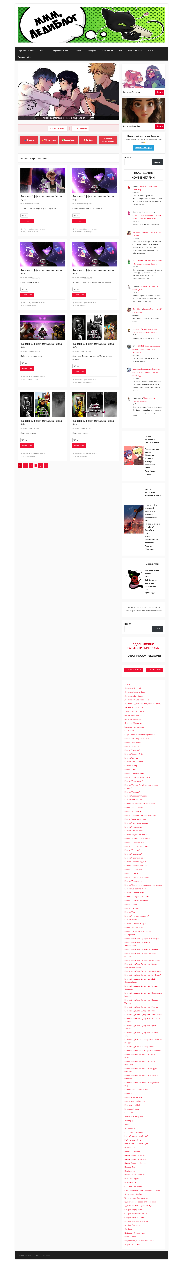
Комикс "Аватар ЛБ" (132, 742)
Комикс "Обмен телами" (134, 842)
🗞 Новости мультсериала (108, 140)
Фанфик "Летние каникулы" (136, 1213)
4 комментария (81, 305)
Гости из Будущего (132, 719)
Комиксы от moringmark (134, 1101)
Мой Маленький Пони (133, 1140)
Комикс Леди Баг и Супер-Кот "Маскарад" (142, 938)
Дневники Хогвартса (133, 723)
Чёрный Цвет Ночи (132, 1237)
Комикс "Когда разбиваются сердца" (139, 804)
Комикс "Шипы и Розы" (134, 927)
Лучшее (43, 50)
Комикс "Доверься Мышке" (135, 796)
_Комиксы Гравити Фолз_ (135, 692)
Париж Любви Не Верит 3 (135, 1163)
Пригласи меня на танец (134, 1175)
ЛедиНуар (128, 1120)
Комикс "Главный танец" (134, 773)
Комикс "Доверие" (132, 792)
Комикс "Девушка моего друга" (137, 777)
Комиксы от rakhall (132, 1105)
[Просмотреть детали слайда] (68, 91)
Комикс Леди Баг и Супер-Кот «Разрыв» (141, 1007)
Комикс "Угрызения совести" (136, 916)
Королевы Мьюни (131, 1109)
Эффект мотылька (38, 229)
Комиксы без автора (133, 1097)
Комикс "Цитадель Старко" (135, 924)
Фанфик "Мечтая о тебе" (134, 1217)
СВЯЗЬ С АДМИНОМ (133, 670)
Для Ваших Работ (135, 50)
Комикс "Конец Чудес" (133, 807)
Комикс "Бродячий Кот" (134, 754)
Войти (150, 50)
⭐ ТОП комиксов (49, 140)
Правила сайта (24, 57)
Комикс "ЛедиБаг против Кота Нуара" (140, 815)
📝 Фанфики (88, 140)
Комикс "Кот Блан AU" (133, 811)
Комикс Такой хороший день (136, 1090)
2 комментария (29, 456)
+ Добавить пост (57, 128)
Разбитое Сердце (131, 1179)
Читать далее (27, 221)
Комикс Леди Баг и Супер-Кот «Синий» (141, 1011)
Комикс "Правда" (131, 873)
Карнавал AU (129, 731)
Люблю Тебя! (129, 1128)
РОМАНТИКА (130, 1182)
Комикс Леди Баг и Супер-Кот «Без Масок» (143, 960)
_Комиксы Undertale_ (133, 688)
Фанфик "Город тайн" (133, 1210)
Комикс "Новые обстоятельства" (138, 838)
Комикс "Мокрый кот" (133, 827)
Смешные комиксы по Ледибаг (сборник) (142, 1190)
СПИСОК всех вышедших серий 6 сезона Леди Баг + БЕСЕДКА (146, 349)
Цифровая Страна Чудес (134, 1233)
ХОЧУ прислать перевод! (111, 50)
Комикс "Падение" (132, 850)
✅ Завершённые (68, 140)
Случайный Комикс (26, 50)
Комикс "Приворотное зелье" (136, 877)
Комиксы (79, 50)
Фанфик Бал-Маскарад (134, 1225)
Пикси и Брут (130, 1167)
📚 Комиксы (29, 140)
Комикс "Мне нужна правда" (136, 823)
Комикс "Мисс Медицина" (135, 819)
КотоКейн (128, 1113)
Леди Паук (136, 232)
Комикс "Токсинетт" (132, 908)
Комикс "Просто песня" (134, 881)
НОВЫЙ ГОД (129, 1148)
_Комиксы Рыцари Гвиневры (136, 700)
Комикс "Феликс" (131, 920)
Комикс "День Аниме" (133, 781)
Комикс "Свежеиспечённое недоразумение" (143, 885)
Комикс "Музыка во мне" (134, 831)
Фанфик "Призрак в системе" (136, 1221)
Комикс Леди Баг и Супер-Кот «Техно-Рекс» (143, 1015)
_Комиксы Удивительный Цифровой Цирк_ (142, 704)
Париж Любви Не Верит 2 (135, 1159)
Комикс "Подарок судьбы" (135, 862)
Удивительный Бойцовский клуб (138, 1206)
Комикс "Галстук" (131, 769)
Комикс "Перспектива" (133, 858)
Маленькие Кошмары (133, 1132)
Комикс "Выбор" (131, 766)
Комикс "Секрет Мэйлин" (135, 889)
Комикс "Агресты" (131, 746)
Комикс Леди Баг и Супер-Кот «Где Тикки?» (143, 975)
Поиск (157, 628)
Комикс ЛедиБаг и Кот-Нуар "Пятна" (139, 1047)
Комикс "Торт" (130, 912)
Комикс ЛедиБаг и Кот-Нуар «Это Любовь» (142, 1051)
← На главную (80, 128)
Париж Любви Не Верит (134, 1155)
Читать (160, 92)
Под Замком (129, 1171)
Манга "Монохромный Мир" (136, 1136)
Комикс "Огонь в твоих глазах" (137, 846)
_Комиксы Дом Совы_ (133, 696)
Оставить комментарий (84, 232)
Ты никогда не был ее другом (136, 1198)
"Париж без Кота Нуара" (134, 711)
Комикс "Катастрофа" (133, 800)
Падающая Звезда (132, 1152)
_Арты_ (127, 684)
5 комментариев (29, 305)
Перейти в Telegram (143, 148)
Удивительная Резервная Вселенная (140, 1202)
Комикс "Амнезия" (132, 750)
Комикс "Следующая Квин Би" (137, 896)
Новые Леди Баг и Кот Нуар (136, 1144)
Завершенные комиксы (60, 50)
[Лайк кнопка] (22, 215)
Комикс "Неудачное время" (136, 835)
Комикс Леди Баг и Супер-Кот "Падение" (141, 949)
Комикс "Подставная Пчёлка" (136, 866)
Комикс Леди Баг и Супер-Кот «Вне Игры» (142, 971)
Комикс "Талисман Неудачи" (136, 900)
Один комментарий (30, 232)
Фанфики (92, 50)
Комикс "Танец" (130, 904)
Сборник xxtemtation (133, 1186)
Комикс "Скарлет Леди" (134, 893)
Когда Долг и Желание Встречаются (139, 735)
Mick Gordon (137, 261)
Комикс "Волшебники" (133, 762)
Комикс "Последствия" (133, 869)
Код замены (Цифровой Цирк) (137, 738)
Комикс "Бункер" (131, 758)
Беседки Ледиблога (132, 715)
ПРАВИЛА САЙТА (154, 670)
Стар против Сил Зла (133, 1194)
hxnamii (135, 329)
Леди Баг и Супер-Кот (133, 1117)
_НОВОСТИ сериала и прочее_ (137, 707)
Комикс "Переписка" (133, 854)
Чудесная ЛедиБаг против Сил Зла (139, 1241)
